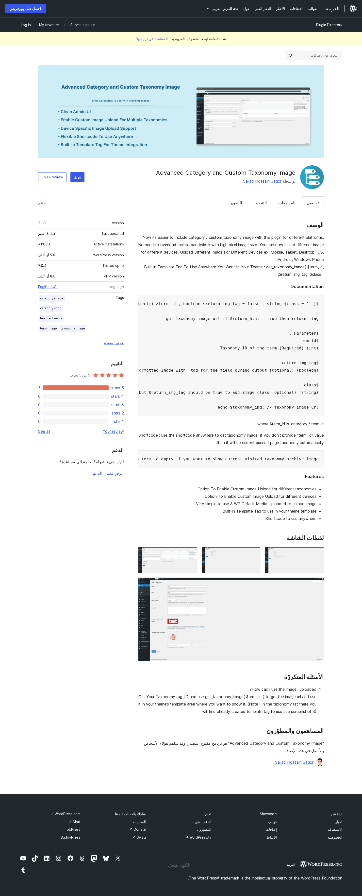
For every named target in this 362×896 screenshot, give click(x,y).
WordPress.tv (198, 837)
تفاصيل (313, 202)
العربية (290, 865)
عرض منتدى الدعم (108, 473)
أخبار (338, 822)
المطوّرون (204, 829)
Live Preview (52, 177)
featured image (51, 318)
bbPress (73, 829)
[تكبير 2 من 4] (253, 553)
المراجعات (286, 202)
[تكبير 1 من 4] (317, 553)
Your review (113, 431)
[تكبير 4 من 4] (317, 584)
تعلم (208, 814)
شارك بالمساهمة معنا (130, 814)
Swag (139, 837)
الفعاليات (139, 822)
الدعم (43, 202)
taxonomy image (73, 328)
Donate (138, 829)
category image (51, 298)
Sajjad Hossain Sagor (262, 181)
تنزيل (77, 177)
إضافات (271, 829)
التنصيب (260, 202)
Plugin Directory (329, 25)
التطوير (236, 202)
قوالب (272, 822)
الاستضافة (335, 829)
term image (48, 328)
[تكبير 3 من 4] (190, 553)
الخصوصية (335, 837)
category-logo (51, 308)
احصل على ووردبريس (25, 8)
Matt (74, 822)
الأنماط (272, 837)
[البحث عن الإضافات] (290, 55)
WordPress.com (65, 814)
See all (44, 431)
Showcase (268, 814)
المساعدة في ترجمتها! (152, 39)
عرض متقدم (113, 342)
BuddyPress (70, 837)
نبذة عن (336, 814)
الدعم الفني (203, 822)
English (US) (48, 287)
